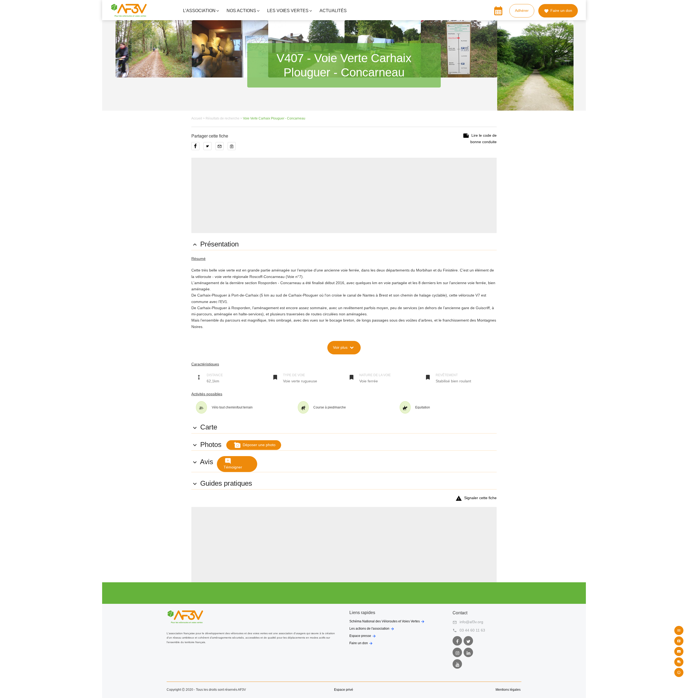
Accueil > (198, 118)
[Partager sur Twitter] (209, 147)
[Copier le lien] (233, 147)
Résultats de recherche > (224, 118)
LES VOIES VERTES (288, 10)
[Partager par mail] (222, 147)
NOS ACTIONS (241, 10)
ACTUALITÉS (333, 10)
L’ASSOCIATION (199, 10)
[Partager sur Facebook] (197, 147)
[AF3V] (129, 14)
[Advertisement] (344, 195)
